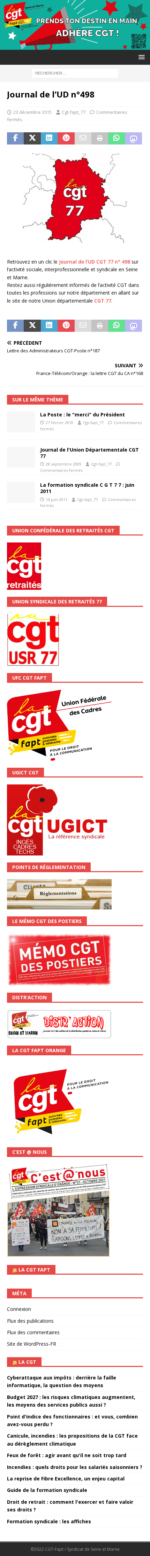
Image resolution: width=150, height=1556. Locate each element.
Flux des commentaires (33, 1332)
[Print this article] (99, 138)
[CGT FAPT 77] (75, 45)
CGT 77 (102, 300)
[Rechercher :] (75, 72)
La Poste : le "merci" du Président (82, 414)
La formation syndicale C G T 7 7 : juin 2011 (87, 488)
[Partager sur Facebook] (15, 138)
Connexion (19, 1309)
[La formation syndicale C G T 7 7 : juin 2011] (21, 492)
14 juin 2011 (56, 499)
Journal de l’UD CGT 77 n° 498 (94, 261)
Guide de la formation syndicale (47, 1490)
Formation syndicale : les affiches (49, 1521)
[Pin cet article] (66, 138)
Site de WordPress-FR (31, 1343)
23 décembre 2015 (32, 112)
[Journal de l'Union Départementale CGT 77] (21, 457)
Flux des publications (30, 1320)
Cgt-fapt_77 (73, 112)
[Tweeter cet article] (32, 138)
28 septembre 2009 (63, 464)
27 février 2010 (59, 422)
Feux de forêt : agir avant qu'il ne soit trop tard (66, 1455)
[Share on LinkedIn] (49, 138)
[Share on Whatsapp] (116, 138)
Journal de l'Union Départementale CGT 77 (89, 452)
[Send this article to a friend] (83, 138)
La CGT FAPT (34, 1269)
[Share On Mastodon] (133, 138)
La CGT (27, 1362)
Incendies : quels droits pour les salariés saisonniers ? (74, 1467)
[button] (140, 57)
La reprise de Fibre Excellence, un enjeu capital (66, 1478)
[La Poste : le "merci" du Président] (21, 422)
